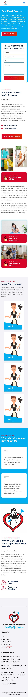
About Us (6, 639)
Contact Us (6, 644)
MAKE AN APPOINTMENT (14, 78)
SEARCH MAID (8, 34)
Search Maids (7, 642)
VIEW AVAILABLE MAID (11, 136)
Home (5, 637)
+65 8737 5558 (15, 659)
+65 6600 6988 (15, 657)
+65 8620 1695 (15, 662)
